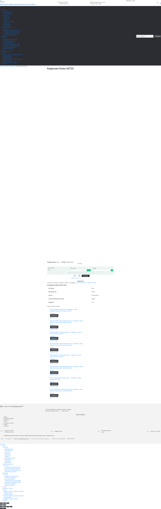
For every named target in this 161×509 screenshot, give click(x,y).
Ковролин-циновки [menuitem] (9, 485)
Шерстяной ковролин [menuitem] (10, 483)
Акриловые (7, 17)
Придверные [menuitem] (8, 461)
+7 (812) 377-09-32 (81, 282)
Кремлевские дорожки (10, 35)
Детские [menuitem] (7, 452)
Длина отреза (73, 268)
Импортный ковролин (9, 41)
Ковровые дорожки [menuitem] (8, 464)
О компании (30, 435)
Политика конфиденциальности (21, 438)
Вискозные (6, 18)
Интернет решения (71, 438)
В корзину (85, 275)
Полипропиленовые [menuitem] (10, 458)
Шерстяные (7, 23)
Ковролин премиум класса (10, 39)
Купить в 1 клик (75, 278)
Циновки (6, 20)
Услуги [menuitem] (4, 489)
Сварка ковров (7, 60)
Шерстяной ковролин (9, 47)
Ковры (3, 9)
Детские (6, 15)
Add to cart (54, 315)
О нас (3, 50)
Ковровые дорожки (7, 27)
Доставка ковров (7, 57)
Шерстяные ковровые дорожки (12, 30)
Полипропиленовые (9, 21)
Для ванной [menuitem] (8, 462)
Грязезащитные (8, 14)
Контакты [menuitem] (5, 500)
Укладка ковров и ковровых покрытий (12, 59)
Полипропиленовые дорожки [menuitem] (12, 468)
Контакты (4, 63)
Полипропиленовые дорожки (11, 32)
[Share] (4, 506)
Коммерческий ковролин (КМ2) (12, 44)
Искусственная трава (22, 435)
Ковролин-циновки (9, 48)
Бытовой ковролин (9, 42)
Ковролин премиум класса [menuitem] (11, 476)
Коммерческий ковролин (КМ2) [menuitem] (13, 480)
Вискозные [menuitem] (7, 455)
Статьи (35, 435)
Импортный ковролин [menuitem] (10, 477)
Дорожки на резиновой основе (12, 33)
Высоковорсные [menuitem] (9, 449)
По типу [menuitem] (6, 447)
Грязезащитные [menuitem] (9, 450)
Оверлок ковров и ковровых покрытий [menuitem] (14, 491)
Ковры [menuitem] (4, 446)
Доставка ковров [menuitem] (8, 494)
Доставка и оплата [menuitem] (7, 488)
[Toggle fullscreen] (4, 503)
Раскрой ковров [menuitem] (8, 492)
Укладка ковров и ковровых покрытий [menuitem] (13, 495)
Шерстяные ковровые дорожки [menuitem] (13, 467)
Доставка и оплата (7, 51)
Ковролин (4, 36)
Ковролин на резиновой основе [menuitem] (13, 482)
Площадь (94, 268)
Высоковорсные (8, 12)
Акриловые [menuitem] (8, 453)
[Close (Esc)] (1, 503)
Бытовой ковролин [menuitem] (10, 479)
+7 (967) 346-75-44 (91, 282)
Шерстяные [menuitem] (8, 459)
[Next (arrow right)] (4, 505)
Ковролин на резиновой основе (12, 45)
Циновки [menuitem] (7, 456)
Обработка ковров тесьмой (10, 62)
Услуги (3, 53)
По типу (5, 11)
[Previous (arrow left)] (1, 505)
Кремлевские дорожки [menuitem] (10, 471)
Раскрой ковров (7, 56)
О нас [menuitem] (4, 486)
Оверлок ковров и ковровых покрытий (13, 54)
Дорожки (14, 435)
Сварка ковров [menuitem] (8, 497)
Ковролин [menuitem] (5, 473)
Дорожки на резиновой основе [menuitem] (13, 470)
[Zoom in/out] (7, 503)
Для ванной (7, 26)
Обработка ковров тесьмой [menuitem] (11, 498)
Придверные (7, 24)
